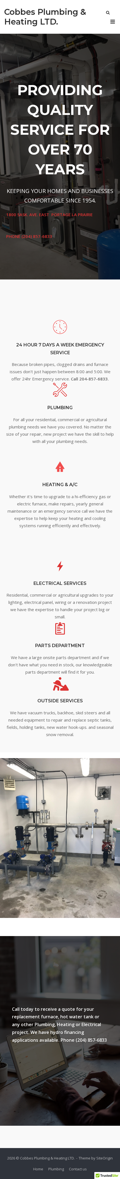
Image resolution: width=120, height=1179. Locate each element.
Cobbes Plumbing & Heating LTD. (45, 16)
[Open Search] (107, 13)
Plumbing (56, 1168)
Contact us (78, 1168)
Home (38, 1168)
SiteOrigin (104, 1158)
